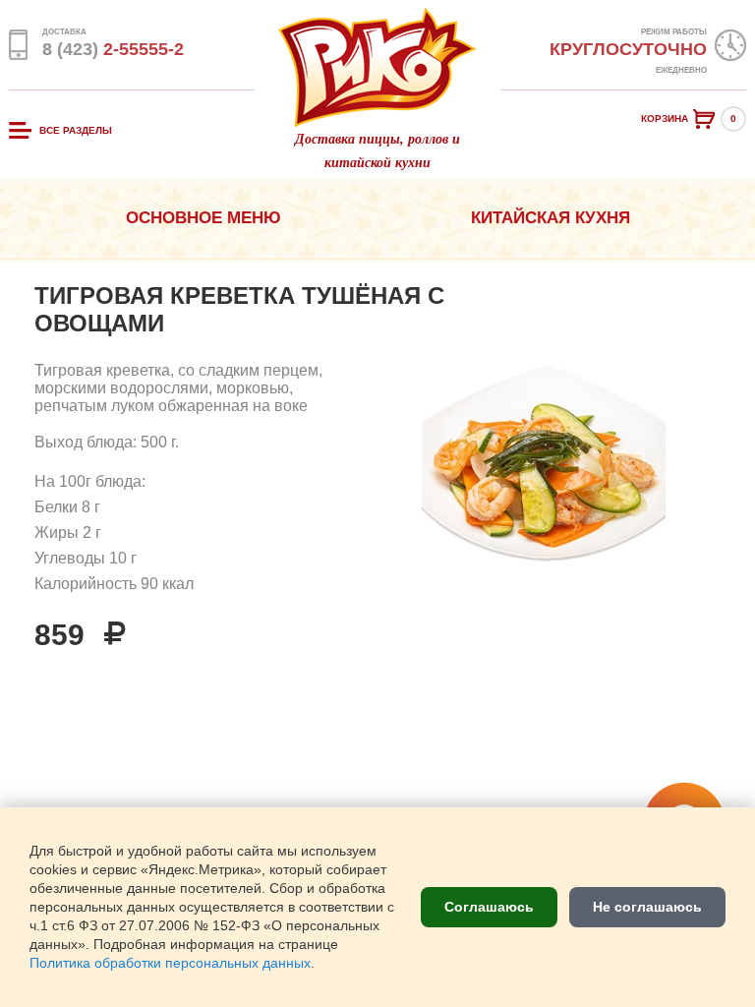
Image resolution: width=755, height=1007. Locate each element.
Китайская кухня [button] (550, 217)
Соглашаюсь (489, 907)
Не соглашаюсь (647, 907)
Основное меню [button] (203, 217)
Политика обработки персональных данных (170, 963)
